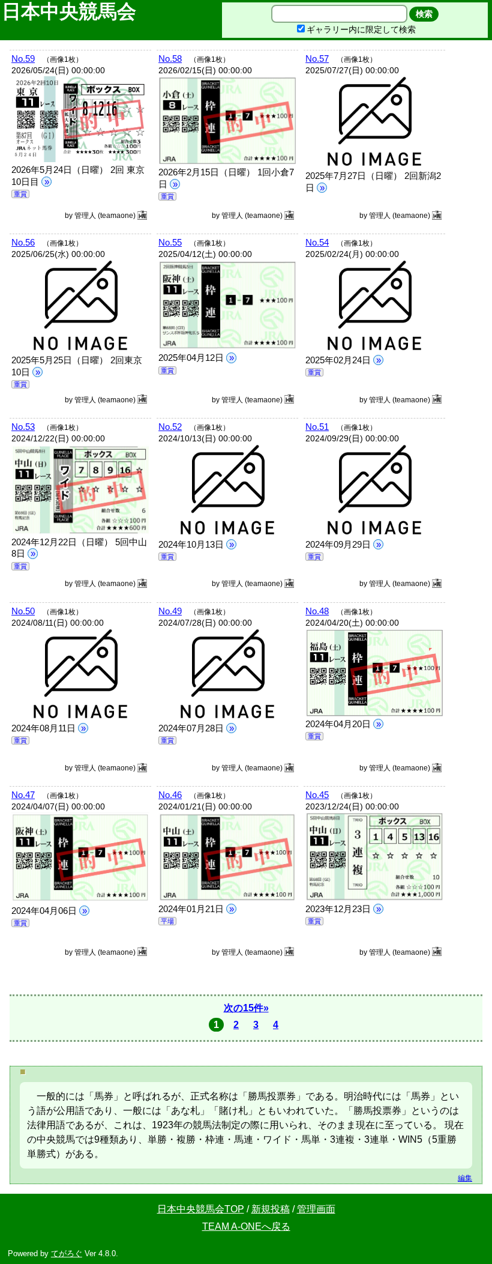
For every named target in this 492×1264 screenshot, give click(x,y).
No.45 (317, 795)
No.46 (170, 795)
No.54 (317, 242)
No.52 (170, 427)
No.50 (23, 611)
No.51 (317, 427)
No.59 (23, 58)
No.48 (317, 611)
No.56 (23, 242)
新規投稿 (270, 1209)
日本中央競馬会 (72, 11)
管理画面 (316, 1209)
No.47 (23, 795)
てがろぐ (66, 1253)
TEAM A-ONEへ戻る (246, 1226)
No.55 (170, 242)
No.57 (317, 58)
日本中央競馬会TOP (200, 1209)
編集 (465, 1178)
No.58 (170, 58)
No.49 (170, 611)
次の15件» (246, 1008)
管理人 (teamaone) (105, 215)
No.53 (23, 427)
